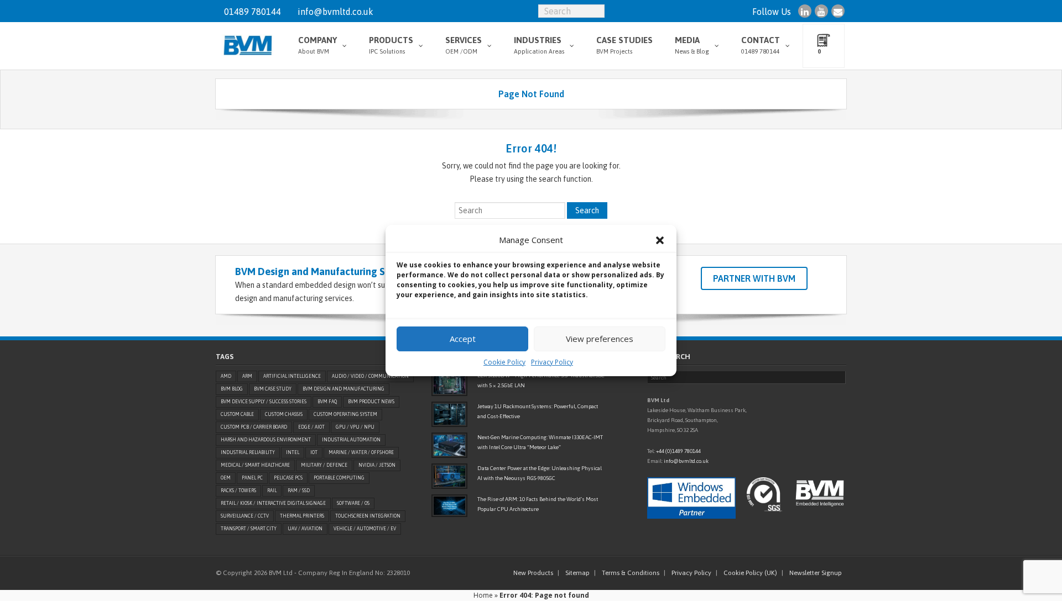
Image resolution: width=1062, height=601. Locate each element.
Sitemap (577, 573)
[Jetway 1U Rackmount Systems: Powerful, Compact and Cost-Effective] (449, 414)
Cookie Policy (504, 362)
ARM (247, 376)
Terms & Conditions (630, 573)
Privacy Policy (552, 362)
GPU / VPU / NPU (355, 427)
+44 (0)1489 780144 (678, 451)
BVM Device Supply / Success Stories (263, 401)
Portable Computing (339, 478)
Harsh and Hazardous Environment (266, 439)
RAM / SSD (299, 490)
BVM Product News (371, 401)
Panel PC (252, 478)
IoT (313, 452)
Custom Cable (237, 414)
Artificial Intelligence (292, 376)
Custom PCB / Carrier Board (254, 427)
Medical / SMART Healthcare (255, 465)
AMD (226, 376)
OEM (226, 478)
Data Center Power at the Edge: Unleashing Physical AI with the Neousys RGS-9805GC (539, 473)
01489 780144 (252, 12)
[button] (659, 240)
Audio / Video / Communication (370, 376)
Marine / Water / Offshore (361, 452)
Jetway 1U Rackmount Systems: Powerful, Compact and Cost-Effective (537, 411)
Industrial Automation (351, 439)
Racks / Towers (238, 490)
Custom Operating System (345, 414)
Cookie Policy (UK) (750, 573)
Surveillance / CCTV (245, 516)
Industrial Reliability (248, 452)
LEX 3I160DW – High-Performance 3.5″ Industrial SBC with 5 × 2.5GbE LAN (541, 380)
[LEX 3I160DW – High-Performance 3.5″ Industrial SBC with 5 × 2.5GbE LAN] (449, 383)
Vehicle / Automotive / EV (365, 528)
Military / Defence (324, 465)
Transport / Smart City (249, 528)
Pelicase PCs (288, 478)
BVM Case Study (272, 389)
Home (483, 595)
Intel (292, 452)
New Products (533, 573)
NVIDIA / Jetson (376, 465)
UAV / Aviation (305, 528)
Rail (272, 490)
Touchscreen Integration (367, 516)
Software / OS (353, 503)
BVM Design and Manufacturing (343, 389)
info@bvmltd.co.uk (335, 12)
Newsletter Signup (815, 573)
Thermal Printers (302, 516)
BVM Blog (232, 389)
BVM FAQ (327, 401)
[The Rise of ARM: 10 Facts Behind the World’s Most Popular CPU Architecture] (449, 505)
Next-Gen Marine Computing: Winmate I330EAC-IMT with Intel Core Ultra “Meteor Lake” (540, 442)
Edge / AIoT (311, 427)
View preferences (599, 338)
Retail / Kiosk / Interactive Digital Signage (273, 503)
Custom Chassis (284, 414)
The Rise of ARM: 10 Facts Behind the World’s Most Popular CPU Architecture (537, 504)
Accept (463, 338)
